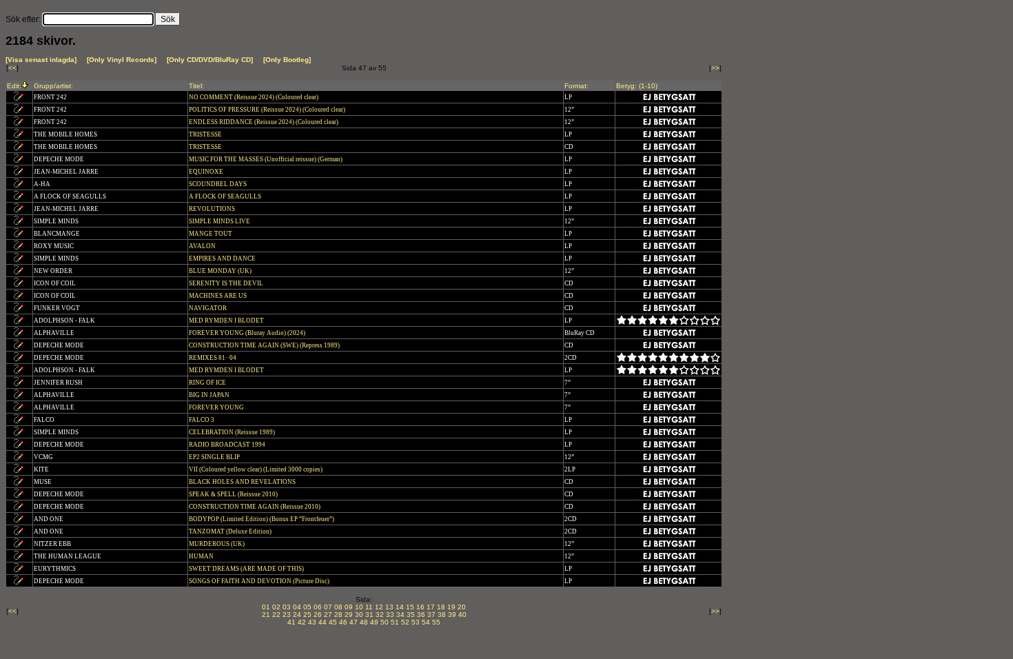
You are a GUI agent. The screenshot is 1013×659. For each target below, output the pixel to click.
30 (359, 614)
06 (318, 607)
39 (452, 614)
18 (441, 607)
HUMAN (202, 556)
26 (318, 614)
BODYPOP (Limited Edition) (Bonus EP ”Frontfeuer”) (262, 519)
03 (287, 607)
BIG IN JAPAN (210, 395)
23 (287, 614)
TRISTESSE (206, 134)
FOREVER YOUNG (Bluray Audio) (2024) (248, 333)
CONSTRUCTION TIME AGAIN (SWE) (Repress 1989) (265, 345)
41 (291, 622)
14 (400, 607)
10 (359, 607)
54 (426, 622)
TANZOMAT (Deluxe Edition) (231, 531)
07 (328, 607)
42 (302, 622)
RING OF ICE (208, 382)
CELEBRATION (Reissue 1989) (232, 432)
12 (379, 607)
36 (421, 614)
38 (442, 614)
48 (364, 622)
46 (343, 622)
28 (338, 614)
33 (390, 614)
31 (369, 614)
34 (400, 614)
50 (384, 622)
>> (715, 68)
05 (307, 607)
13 (389, 607)
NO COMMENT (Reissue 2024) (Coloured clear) (254, 97)
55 (436, 622)
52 (405, 622)
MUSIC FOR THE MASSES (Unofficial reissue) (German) (266, 159)
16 (420, 607)
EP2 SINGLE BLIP (215, 457)
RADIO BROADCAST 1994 (228, 444)
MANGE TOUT (211, 233)
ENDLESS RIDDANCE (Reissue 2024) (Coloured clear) (264, 122)
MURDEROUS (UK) (217, 543)
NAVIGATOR (208, 308)
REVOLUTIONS (212, 208)
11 (369, 607)
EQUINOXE (207, 171)
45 (333, 622)
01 (266, 607)
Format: (576, 86)
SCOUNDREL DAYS (218, 184)
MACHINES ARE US (218, 295)
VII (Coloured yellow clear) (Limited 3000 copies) (256, 469)
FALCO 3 (202, 419)
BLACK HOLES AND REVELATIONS (243, 481)
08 (338, 607)
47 (353, 622)
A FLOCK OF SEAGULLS (226, 196)
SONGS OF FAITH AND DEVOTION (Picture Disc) (260, 581)
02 (276, 607)
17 (431, 607)
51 (395, 622)
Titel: (196, 86)
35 (411, 614)
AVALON (203, 246)
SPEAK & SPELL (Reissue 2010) (234, 494)
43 (312, 622)
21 (266, 614)
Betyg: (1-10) (636, 86)
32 (380, 614)
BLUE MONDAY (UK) (221, 270)
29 (349, 614)
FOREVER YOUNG (217, 407)
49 (374, 622)
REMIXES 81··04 (213, 357)
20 (462, 607)
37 (431, 614)
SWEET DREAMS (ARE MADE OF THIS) (247, 568)
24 (297, 614)
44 (322, 622)
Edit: (14, 86)
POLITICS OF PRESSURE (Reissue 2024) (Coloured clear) (268, 109)
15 (410, 607)
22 (276, 614)
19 (451, 607)
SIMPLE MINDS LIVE (220, 221)
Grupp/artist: (53, 86)
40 (462, 614)
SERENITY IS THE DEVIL (227, 283)
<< (12, 68)
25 (307, 614)
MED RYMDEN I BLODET (227, 320)
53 (415, 622)
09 (349, 607)
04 (297, 607)
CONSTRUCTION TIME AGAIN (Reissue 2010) (255, 506)
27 (328, 614)
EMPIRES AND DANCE (223, 258)
